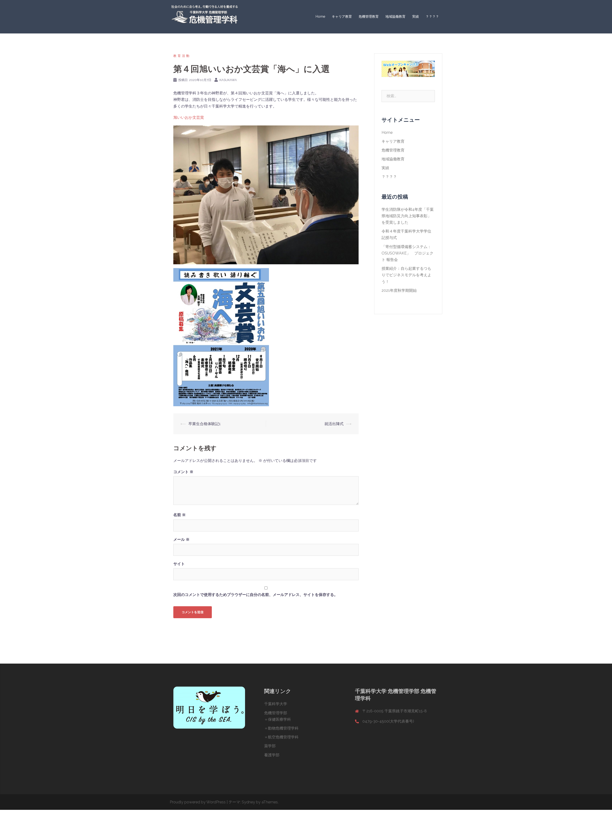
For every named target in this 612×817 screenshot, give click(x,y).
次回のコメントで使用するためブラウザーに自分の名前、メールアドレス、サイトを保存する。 (255, 594)
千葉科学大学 (275, 704)
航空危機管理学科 (283, 737)
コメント (183, 472)
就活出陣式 (334, 424)
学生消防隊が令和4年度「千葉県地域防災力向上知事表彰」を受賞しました (408, 216)
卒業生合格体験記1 (204, 424)
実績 (415, 16)
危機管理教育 (369, 16)
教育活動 (182, 56)
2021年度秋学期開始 (399, 290)
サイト (179, 564)
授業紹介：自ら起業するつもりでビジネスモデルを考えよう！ (406, 275)
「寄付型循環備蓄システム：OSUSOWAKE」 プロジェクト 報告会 (407, 253)
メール (181, 539)
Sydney (248, 802)
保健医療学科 (279, 719)
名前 (179, 515)
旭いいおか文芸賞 (188, 117)
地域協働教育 (395, 16)
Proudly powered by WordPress (198, 802)
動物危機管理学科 (283, 728)
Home (320, 16)
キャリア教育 (342, 16)
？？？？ (432, 16)
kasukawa (228, 80)
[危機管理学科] (204, 16)
